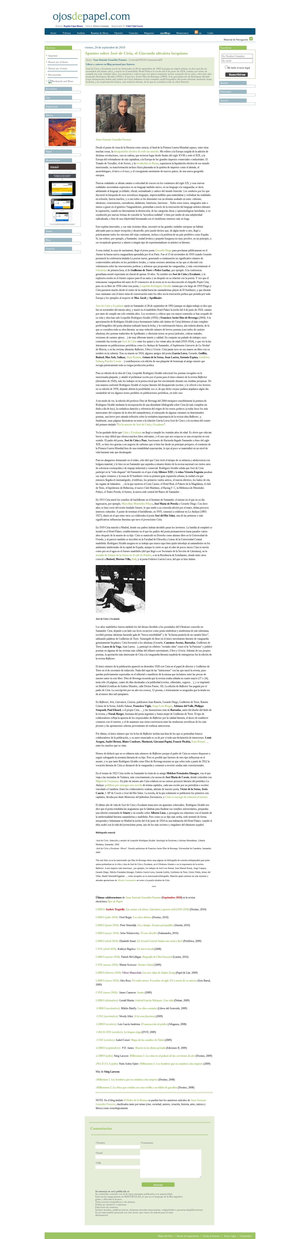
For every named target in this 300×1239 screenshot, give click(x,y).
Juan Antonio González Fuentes (110, 59)
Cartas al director (211, 1236)
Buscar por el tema (57, 68)
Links (210, 33)
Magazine (149, 33)
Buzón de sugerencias (188, 1236)
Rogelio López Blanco (73, 26)
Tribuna (67, 33)
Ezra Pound (198, 741)
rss (199, 33)
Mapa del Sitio (165, 1236)
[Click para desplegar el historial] (251, 38)
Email (100, 1152)
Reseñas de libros (99, 33)
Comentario (147, 1142)
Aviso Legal (230, 1236)
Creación (133, 33)
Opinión (118, 33)
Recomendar (54, 74)
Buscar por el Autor (58, 62)
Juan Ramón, (134, 357)
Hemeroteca (182, 33)
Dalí (134, 559)
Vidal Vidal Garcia (134, 26)
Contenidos (245, 1236)
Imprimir (53, 55)
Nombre (101, 1142)
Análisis (81, 33)
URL (99, 1163)
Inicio (53, 33)
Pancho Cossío (113, 361)
